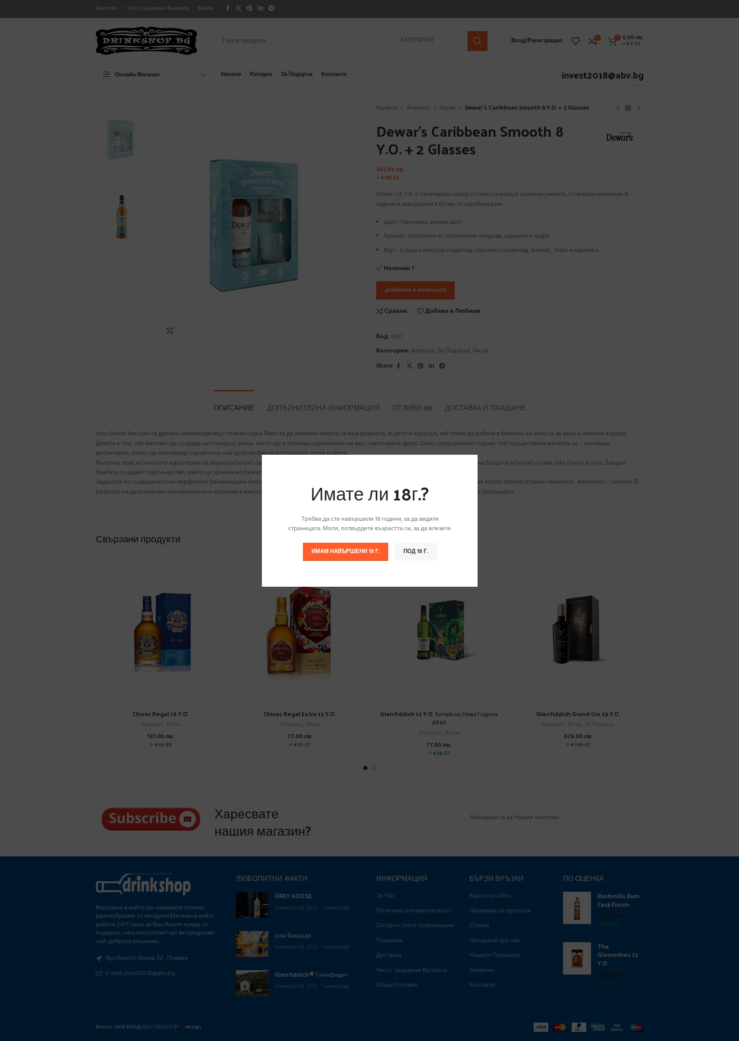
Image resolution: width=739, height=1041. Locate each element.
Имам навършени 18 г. (345, 551)
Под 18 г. (415, 551)
